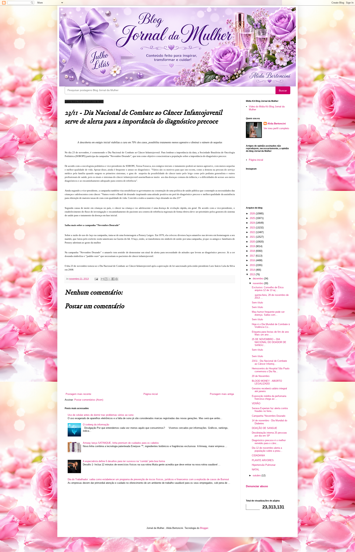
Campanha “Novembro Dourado (268, 415)
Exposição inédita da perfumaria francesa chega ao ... (269, 397)
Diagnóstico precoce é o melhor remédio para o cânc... (269, 442)
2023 (253, 227)
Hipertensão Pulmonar (263, 465)
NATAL (255, 469)
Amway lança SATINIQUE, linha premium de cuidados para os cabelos (121, 442)
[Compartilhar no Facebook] (113, 279)
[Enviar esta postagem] (96, 278)
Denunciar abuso (257, 486)
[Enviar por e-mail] (102, 279)
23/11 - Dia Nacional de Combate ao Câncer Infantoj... (269, 362)
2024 (253, 222)
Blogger (204, 528)
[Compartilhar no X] (109, 279)
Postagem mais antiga (222, 394)
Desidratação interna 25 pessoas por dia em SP (269, 434)
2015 (253, 265)
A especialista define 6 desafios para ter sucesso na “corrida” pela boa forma (124, 461)
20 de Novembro (260, 376)
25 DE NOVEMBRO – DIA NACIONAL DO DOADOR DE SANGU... (269, 342)
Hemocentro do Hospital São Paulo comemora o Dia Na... (270, 370)
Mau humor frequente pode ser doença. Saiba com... (268, 313)
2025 (253, 218)
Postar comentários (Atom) (88, 399)
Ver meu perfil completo (276, 128)
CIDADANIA (258, 455)
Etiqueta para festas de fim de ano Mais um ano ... (270, 333)
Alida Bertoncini (276, 123)
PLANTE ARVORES (263, 460)
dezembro (258, 278)
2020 (253, 241)
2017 (253, 255)
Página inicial (150, 394)
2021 (253, 236)
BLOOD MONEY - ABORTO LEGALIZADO (267, 382)
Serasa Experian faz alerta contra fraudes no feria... (270, 410)
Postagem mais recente (78, 394)
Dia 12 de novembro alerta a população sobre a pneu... (267, 449)
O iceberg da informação (96, 424)
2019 (253, 246)
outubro (257, 475)
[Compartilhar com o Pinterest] (116, 279)
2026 (253, 213)
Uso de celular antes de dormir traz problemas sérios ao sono (100, 415)
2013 (253, 274)
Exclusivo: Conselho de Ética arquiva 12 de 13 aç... (267, 289)
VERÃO (256, 403)
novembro (258, 283)
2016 (253, 260)
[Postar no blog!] (106, 279)
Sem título (257, 302)
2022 (253, 232)
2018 (253, 251)
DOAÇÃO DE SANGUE (264, 428)
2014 (253, 269)
